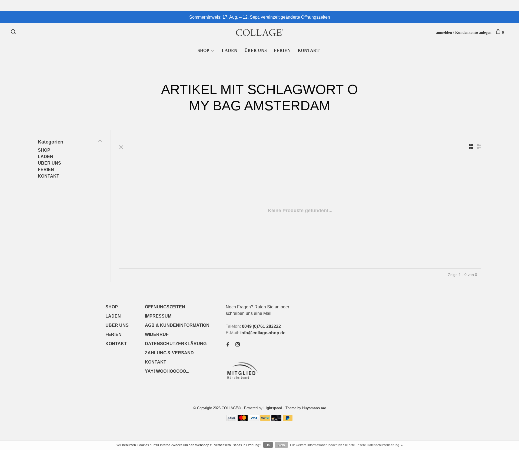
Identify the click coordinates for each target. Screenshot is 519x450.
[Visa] (254, 419)
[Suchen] (14, 33)
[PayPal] (265, 419)
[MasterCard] (243, 419)
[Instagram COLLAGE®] (237, 344)
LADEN (229, 50)
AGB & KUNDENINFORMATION (177, 325)
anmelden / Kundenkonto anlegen (463, 33)
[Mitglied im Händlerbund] (244, 380)
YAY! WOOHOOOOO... (167, 371)
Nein (281, 445)
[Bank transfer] (232, 419)
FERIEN (282, 50)
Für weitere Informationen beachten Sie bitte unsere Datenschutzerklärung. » (346, 445)
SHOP (203, 50)
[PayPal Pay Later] (288, 419)
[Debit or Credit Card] (276, 419)
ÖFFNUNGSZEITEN (165, 307)
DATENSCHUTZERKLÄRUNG (176, 343)
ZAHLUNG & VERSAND (169, 353)
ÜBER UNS (255, 50)
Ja (268, 445)
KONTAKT (309, 50)
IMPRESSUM (158, 316)
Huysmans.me (314, 408)
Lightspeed (273, 408)
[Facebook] (228, 344)
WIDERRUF (157, 334)
